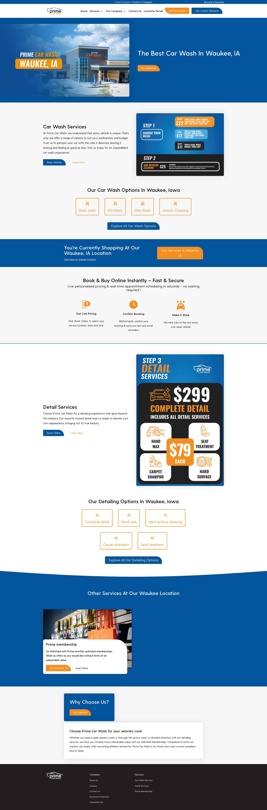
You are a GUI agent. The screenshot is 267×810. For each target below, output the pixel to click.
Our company (114, 10)
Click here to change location (80, 259)
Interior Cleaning (175, 210)
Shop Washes (54, 162)
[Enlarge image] (220, 116)
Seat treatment (152, 544)
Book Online (53, 432)
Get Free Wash (177, 10)
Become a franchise (214, 2)
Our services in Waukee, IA (180, 252)
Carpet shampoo (116, 544)
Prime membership (143, 791)
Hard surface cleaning (165, 521)
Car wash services (144, 780)
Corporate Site (96, 802)
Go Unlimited (80, 712)
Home (84, 10)
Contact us (135, 10)
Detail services (142, 786)
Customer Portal (153, 10)
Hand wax (129, 521)
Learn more (78, 162)
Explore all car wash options (133, 226)
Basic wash (87, 210)
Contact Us (95, 791)
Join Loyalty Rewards (207, 10)
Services (95, 10)
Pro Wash (115, 210)
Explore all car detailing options (133, 560)
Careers (93, 786)
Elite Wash (142, 210)
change (147, 2)
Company (95, 774)
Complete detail (97, 521)
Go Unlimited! (148, 68)
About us (94, 780)
